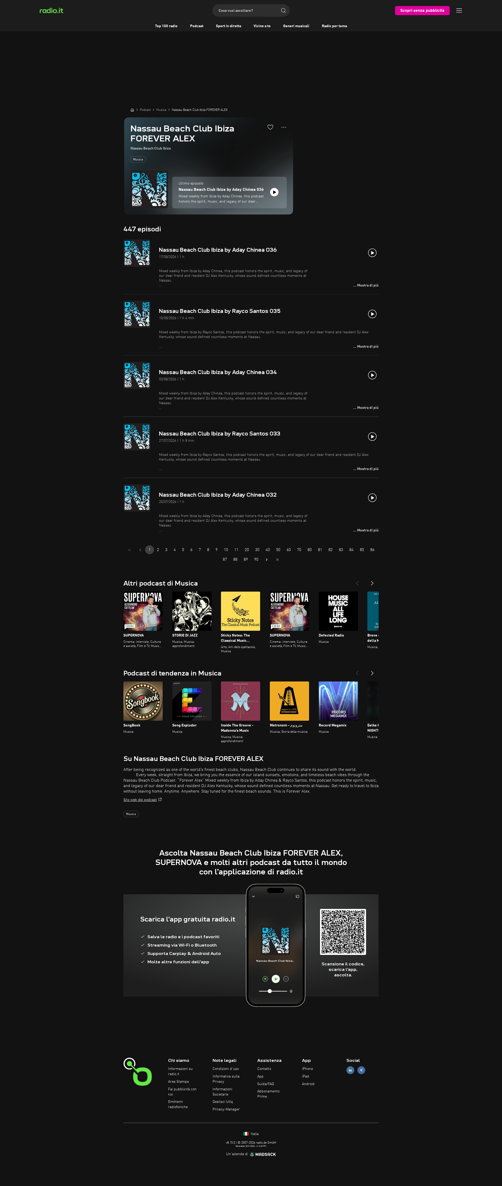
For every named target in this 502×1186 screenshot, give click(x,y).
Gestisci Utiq (223, 1102)
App (260, 1076)
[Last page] (277, 559)
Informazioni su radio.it (180, 1071)
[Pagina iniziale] (132, 110)
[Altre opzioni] (284, 127)
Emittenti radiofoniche (178, 1104)
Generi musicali (296, 26)
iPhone (307, 1069)
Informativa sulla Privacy (226, 1079)
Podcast (196, 26)
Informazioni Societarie (222, 1091)
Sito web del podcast (140, 800)
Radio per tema (334, 26)
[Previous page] (140, 550)
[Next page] (267, 559)
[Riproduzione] (274, 192)
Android (308, 1084)
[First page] (130, 550)
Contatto (264, 1069)
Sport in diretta (228, 26)
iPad (305, 1076)
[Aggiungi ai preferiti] (270, 127)
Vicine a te (262, 26)
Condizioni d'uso (226, 1069)
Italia (254, 1134)
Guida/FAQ (265, 1084)
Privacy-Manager (226, 1109)
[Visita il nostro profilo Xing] (361, 1070)
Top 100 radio (166, 26)
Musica (138, 159)
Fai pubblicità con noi (182, 1091)
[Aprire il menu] (459, 10)
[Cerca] (283, 10)
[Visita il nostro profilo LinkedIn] (350, 1070)
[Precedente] (357, 581)
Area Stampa (178, 1082)
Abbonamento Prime (268, 1094)
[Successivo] (372, 581)
